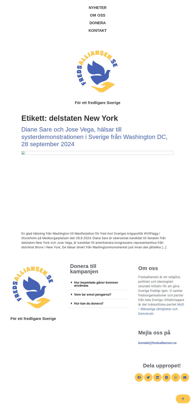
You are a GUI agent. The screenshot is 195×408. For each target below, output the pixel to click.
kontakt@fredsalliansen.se (157, 343)
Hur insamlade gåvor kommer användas (96, 284)
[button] (97, 284)
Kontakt (98, 30)
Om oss (97, 15)
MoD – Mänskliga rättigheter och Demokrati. (161, 308)
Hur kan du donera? (88, 303)
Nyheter (97, 8)
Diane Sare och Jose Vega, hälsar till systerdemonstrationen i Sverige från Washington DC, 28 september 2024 (94, 136)
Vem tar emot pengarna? (92, 294)
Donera (98, 23)
